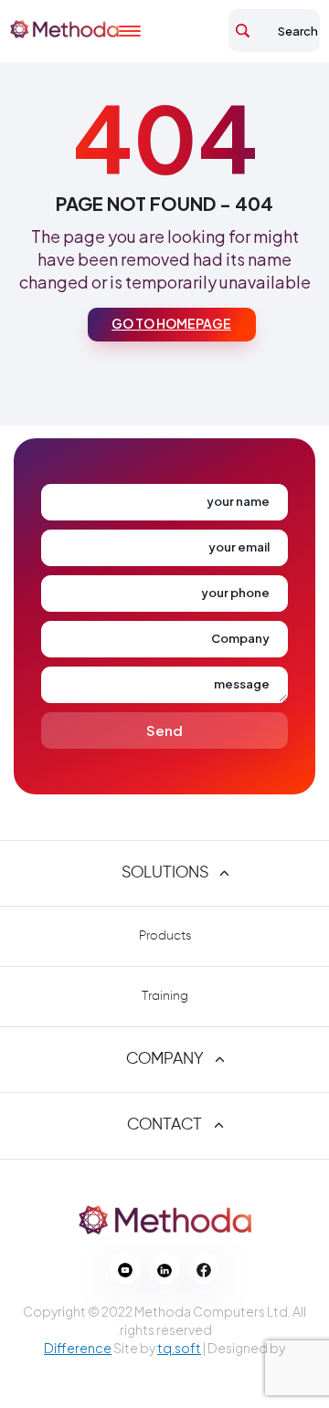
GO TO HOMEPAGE (171, 323)
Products (165, 936)
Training (165, 996)
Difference (77, 1348)
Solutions (165, 873)
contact (164, 1125)
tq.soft (179, 1348)
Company (165, 1059)
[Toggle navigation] (146, 31)
